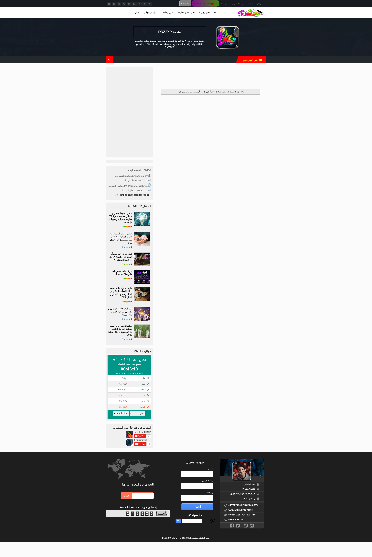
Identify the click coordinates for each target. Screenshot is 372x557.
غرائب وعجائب (150, 12)
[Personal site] (124, 4)
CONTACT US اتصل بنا (137, 180)
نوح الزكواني (249, 484)
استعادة (185, 3)
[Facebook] (149, 4)
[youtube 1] (129, 4)
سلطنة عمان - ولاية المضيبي (242, 494)
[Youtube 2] (119, 4)
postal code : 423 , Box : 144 (241, 515)
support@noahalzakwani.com (243, 505)
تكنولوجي (205, 12)
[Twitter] (144, 4)
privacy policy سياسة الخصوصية (131, 176)
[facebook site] (114, 4)
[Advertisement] (210, 77)
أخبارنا (136, 12)
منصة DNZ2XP (249, 489)
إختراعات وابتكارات (186, 12)
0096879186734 (235, 519)
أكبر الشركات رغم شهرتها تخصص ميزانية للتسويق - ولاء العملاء (120, 311)
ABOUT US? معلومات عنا (135, 190)
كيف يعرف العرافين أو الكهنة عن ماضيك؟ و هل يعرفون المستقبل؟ (120, 257)
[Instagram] (134, 4)
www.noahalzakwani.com (240, 510)
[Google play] (139, 4)
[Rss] (109, 4)
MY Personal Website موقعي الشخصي (128, 186)
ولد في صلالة (249, 498)
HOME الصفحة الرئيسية (137, 170)
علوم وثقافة (168, 12)
